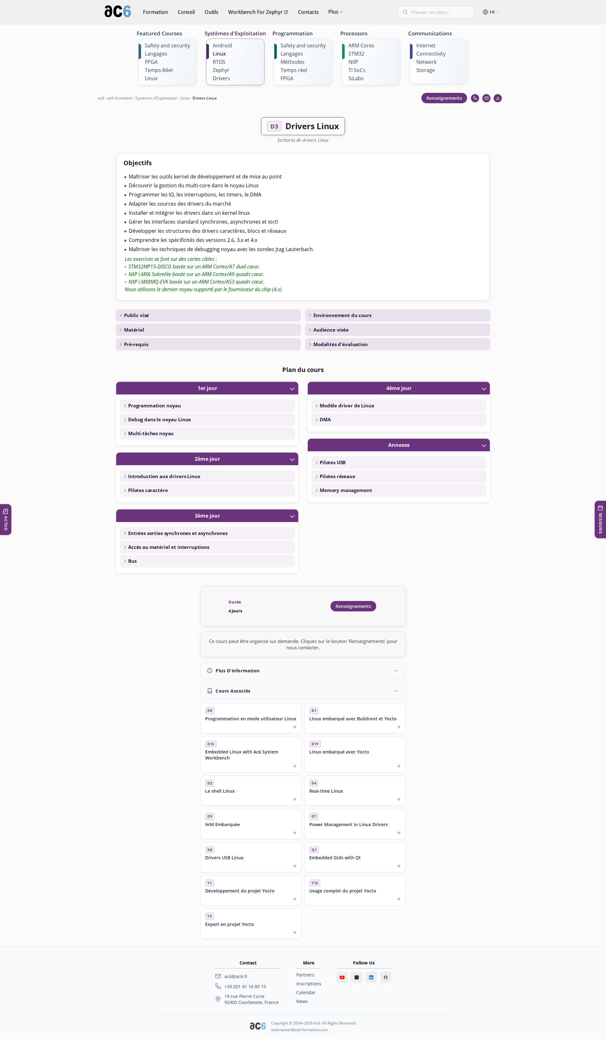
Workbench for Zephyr (255, 12)
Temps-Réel (159, 70)
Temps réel (294, 70)
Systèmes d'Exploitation (235, 33)
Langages (156, 53)
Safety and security (167, 45)
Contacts (308, 12)
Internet (426, 45)
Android (222, 45)
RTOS (219, 61)
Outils (211, 12)
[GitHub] (385, 977)
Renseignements (444, 98)
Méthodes (293, 61)
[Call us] (475, 98)
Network (426, 61)
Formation (155, 12)
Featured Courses (159, 33)
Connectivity (431, 53)
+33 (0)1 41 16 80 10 (245, 986)
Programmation (292, 33)
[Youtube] (342, 977)
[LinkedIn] (371, 977)
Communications (430, 33)
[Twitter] (356, 977)
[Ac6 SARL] (258, 1026)
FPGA (151, 61)
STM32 (356, 53)
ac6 (101, 98)
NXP (353, 61)
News (302, 1001)
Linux (151, 78)
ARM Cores (361, 45)
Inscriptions (308, 984)
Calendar (306, 992)
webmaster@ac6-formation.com (299, 1029)
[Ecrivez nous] (486, 98)
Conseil (186, 12)
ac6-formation (119, 98)
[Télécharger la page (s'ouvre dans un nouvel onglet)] (498, 98)
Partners (305, 975)
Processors (353, 33)
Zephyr (221, 70)
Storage (425, 70)
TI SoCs (356, 70)
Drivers (221, 78)
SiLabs (356, 78)
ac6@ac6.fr (236, 976)
